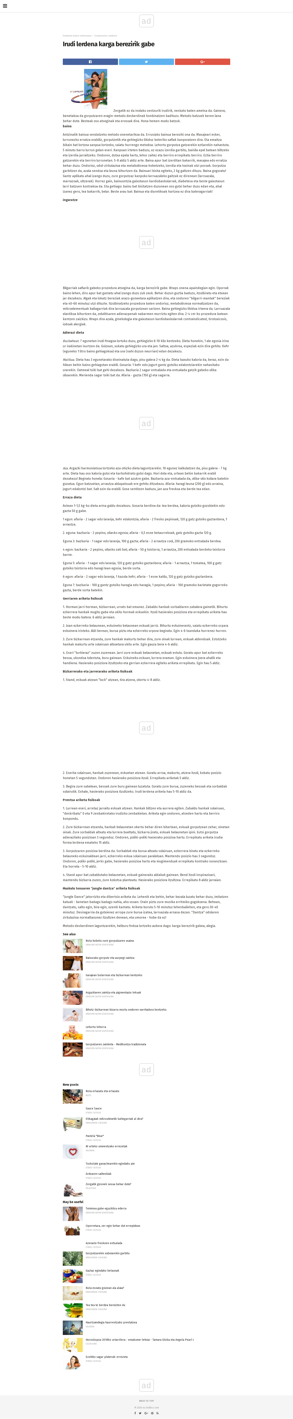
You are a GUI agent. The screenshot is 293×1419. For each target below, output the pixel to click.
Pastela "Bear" (95, 1136)
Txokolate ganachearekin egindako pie (110, 1163)
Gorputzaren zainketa (105, 35)
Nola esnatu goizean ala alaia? (105, 1288)
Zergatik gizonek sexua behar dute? (108, 1184)
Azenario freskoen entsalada (104, 1243)
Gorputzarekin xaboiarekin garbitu (108, 1253)
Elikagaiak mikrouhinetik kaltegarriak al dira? (114, 1119)
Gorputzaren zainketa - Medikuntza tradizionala (116, 1044)
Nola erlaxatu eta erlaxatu (102, 1091)
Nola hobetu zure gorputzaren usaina (110, 940)
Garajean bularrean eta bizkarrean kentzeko (114, 975)
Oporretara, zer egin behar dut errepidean (113, 1226)
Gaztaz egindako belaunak (102, 1270)
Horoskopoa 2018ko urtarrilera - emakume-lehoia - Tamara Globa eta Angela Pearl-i (140, 1340)
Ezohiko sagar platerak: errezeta (107, 1357)
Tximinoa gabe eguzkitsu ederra (106, 1208)
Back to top (146, 1401)
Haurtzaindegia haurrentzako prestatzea (111, 1322)
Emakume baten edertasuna (77, 35)
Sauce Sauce (94, 1108)
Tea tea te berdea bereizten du (105, 1305)
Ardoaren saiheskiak (98, 1174)
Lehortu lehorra (96, 1027)
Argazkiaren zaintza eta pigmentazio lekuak (113, 992)
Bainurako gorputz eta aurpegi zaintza (110, 958)
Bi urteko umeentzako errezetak (106, 1146)
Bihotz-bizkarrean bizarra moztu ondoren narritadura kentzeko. (126, 1009)
